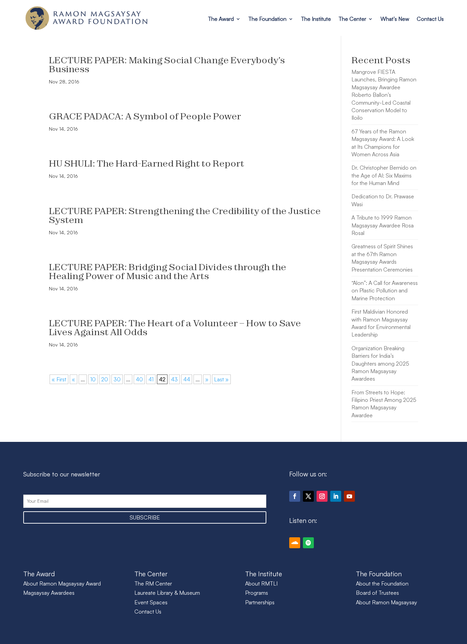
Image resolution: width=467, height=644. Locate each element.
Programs (256, 592)
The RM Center (153, 583)
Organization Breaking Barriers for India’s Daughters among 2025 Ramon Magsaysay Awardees (380, 363)
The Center (352, 18)
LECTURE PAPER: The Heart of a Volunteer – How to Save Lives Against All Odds (175, 327)
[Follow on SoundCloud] (294, 542)
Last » (221, 379)
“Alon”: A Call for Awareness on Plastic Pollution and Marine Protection (384, 290)
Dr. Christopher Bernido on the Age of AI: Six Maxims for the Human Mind (383, 175)
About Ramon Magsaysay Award (62, 583)
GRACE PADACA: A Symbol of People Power (145, 116)
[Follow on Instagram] (322, 496)
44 (186, 379)
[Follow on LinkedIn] (335, 496)
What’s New (395, 18)
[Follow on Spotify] (308, 542)
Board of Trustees (377, 592)
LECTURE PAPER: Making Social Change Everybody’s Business (167, 64)
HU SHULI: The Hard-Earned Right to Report (146, 163)
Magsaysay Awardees (49, 592)
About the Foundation (382, 583)
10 (93, 379)
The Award (221, 18)
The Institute (316, 18)
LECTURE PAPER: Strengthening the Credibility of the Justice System (185, 215)
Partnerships (260, 602)
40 (139, 379)
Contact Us (430, 18)
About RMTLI (261, 583)
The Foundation (267, 18)
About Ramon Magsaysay (386, 602)
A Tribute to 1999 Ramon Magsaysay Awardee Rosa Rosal (382, 225)
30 (117, 379)
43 (174, 379)
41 (151, 379)
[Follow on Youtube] (349, 496)
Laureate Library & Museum (167, 592)
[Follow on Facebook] (294, 496)
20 (104, 379)
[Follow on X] (308, 496)
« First (59, 379)
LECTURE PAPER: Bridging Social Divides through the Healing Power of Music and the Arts (167, 271)
